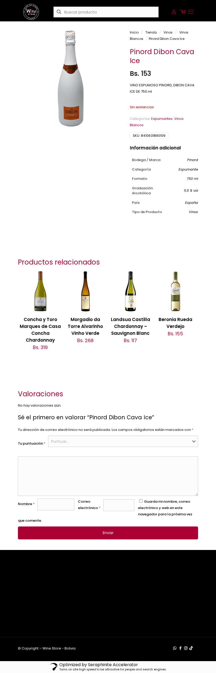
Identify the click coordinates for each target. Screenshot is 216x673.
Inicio (134, 32)
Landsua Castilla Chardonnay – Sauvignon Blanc (130, 326)
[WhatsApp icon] (175, 648)
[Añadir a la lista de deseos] (53, 300)
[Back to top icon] (190, 662)
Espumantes (162, 118)
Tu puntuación (32, 443)
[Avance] (53, 312)
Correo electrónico (89, 504)
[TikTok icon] (191, 648)
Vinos (168, 32)
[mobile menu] (190, 11)
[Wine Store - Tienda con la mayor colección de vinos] (31, 12)
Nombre (26, 503)
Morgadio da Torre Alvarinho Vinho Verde (85, 326)
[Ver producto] (53, 289)
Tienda (151, 32)
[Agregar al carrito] (53, 278)
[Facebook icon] (180, 648)
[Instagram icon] (186, 648)
